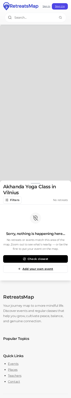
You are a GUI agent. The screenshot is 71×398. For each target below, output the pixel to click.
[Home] (21, 6)
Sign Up (60, 6)
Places (13, 370)
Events (13, 364)
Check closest (38, 259)
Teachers (14, 376)
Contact (14, 382)
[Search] (60, 17)
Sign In (46, 6)
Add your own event (37, 269)
